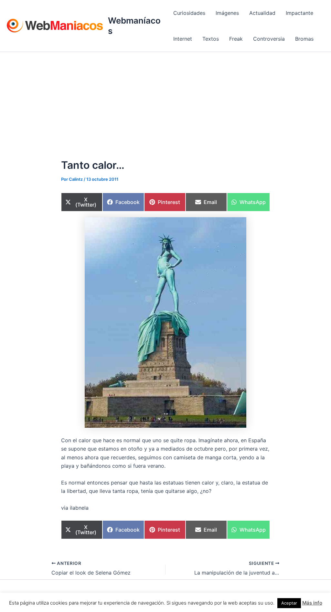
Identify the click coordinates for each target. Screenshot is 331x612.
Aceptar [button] (289, 603)
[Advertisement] (165, 100)
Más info (312, 603)
